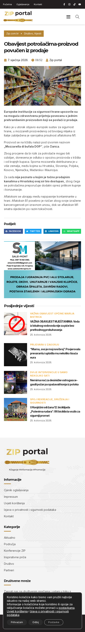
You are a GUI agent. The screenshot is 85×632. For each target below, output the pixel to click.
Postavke (53, 622)
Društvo (28, 33)
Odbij (35, 622)
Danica (54, 146)
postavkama (67, 607)
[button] (68, 16)
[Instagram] (69, 4)
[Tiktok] (74, 4)
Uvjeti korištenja (17, 611)
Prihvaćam (17, 622)
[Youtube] (79, 4)
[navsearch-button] (77, 17)
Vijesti (37, 33)
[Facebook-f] (64, 4)
